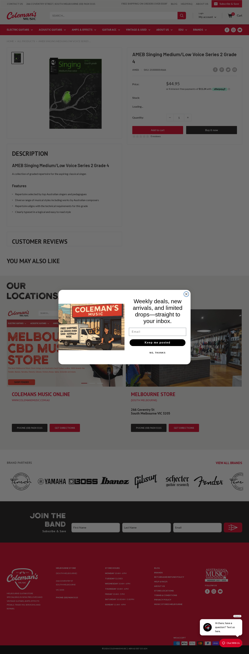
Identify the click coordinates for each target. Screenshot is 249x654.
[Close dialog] (186, 294)
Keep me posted (157, 342)
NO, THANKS (158, 353)
